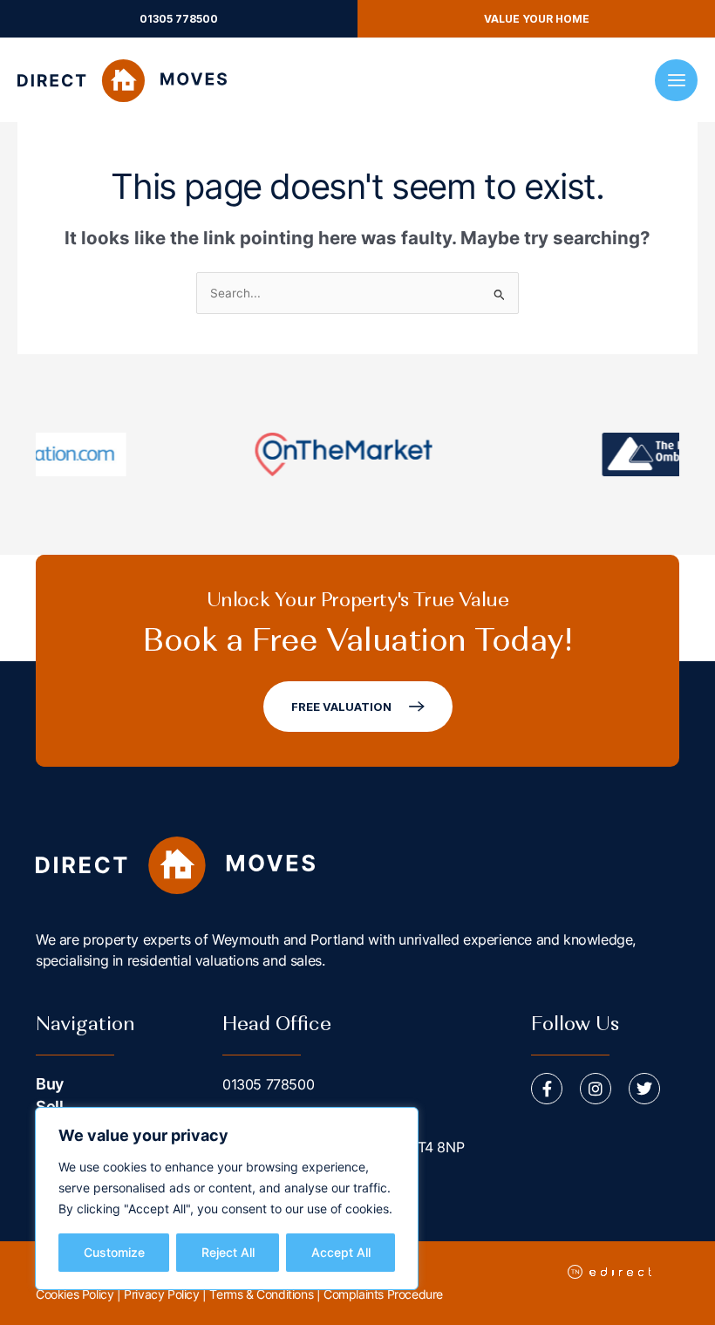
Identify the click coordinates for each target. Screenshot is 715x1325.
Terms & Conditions (261, 1294)
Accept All (341, 1252)
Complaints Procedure (383, 1294)
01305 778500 (268, 1084)
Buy (50, 1084)
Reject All (228, 1252)
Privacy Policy (161, 1294)
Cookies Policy (74, 1294)
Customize (114, 1252)
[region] (227, 1198)
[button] (179, 19)
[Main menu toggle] (676, 80)
